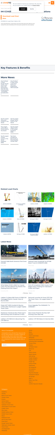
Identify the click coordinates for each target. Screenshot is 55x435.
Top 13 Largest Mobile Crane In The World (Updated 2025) (14, 129)
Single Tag (31, 361)
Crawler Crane (5, 397)
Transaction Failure (34, 374)
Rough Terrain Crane (7, 423)
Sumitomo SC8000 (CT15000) (20, 204)
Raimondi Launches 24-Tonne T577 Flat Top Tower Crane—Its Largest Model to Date (40, 299)
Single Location (33, 359)
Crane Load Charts (8, 8)
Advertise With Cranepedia (36, 341)
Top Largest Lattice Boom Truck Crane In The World (5, 128)
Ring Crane (5, 421)
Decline (32, 9)
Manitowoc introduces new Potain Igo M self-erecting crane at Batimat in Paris (13, 313)
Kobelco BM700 (7, 234)
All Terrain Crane (33, 347)
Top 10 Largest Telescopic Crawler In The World (5, 120)
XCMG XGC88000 (7, 203)
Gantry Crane (5, 401)
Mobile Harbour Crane (7, 412)
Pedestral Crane (6, 417)
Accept (23, 9)
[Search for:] (14, 345)
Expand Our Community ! (36, 339)
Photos (31, 345)
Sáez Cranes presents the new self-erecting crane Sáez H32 (39, 313)
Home (2, 8)
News (30, 332)
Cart (30, 350)
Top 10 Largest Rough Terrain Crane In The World (14, 120)
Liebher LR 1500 (34, 203)
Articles (31, 334)
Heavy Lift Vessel (6, 403)
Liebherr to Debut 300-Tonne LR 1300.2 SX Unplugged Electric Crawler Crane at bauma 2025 (13, 299)
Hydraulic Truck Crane (7, 404)
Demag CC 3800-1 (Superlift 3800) (34, 235)
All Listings (32, 376)
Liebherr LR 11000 (48, 234)
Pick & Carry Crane (6, 419)
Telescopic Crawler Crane (8, 425)
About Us (31, 348)
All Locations (32, 369)
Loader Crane (5, 408)
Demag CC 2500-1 (34, 219)
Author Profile (32, 363)
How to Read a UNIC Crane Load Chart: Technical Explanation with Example (14, 84)
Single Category (33, 358)
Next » (30, 293)
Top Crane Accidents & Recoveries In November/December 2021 (14, 138)
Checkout (31, 371)
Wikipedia (31, 337)
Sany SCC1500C (20, 219)
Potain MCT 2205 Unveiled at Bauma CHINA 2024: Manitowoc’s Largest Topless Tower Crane (13, 307)
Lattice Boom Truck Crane (8, 406)
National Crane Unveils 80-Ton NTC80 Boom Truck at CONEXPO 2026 (39, 262)
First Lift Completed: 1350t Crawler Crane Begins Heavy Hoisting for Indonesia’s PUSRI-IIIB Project (40, 286)
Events (3, 399)
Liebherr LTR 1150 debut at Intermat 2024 (41, 319)
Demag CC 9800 (21, 234)
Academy (4, 391)
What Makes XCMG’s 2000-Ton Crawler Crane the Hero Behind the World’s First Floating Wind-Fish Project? (13, 286)
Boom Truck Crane (7, 395)
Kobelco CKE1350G (7, 219)
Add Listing (32, 356)
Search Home (32, 352)
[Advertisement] (46, 35)
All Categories (32, 367)
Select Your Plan (33, 380)
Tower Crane (5, 427)
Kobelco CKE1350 (48, 203)
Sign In (31, 378)
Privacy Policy (36, 5)
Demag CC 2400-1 (48, 219)
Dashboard (32, 365)
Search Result (32, 354)
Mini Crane (4, 410)
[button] (49, 2)
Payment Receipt (33, 372)
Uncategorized (6, 428)
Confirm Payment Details (35, 383)
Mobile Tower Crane (7, 414)
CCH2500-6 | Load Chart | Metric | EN (10, 21)
